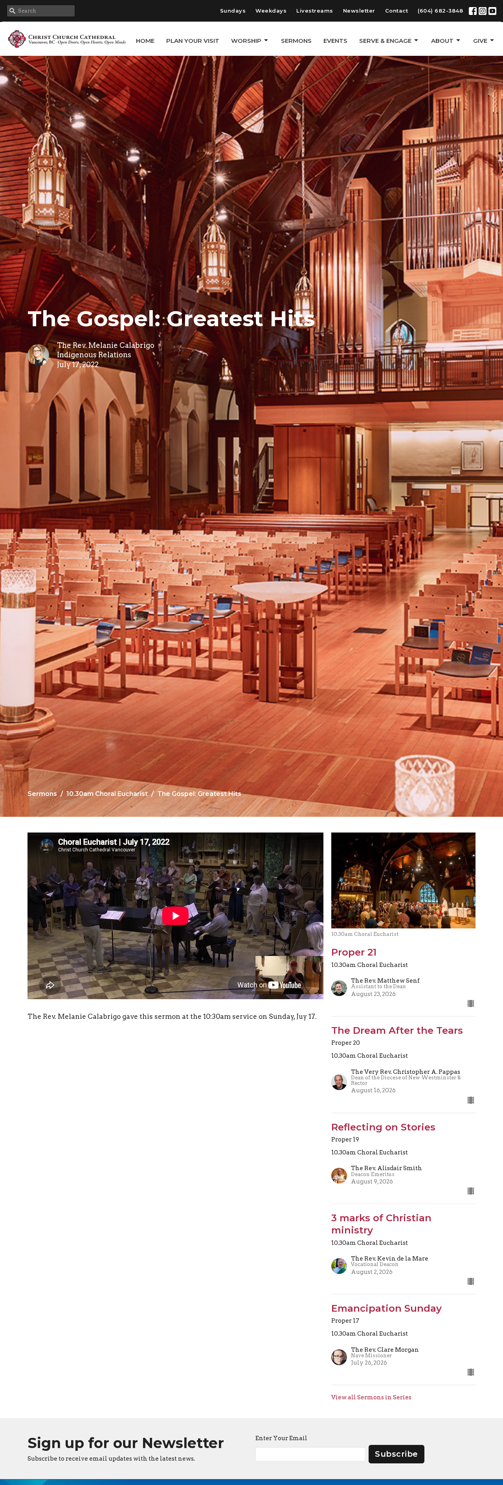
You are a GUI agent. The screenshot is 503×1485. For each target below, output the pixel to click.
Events (335, 40)
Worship (246, 40)
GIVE (480, 40)
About (442, 40)
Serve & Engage (385, 40)
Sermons (296, 40)
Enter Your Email (281, 1438)
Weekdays (270, 10)
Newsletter (359, 10)
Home (145, 40)
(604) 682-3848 (440, 10)
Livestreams (314, 10)
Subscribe (396, 1454)
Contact (396, 10)
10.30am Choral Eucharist (107, 794)
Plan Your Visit (192, 40)
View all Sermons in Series (371, 1397)
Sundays (233, 10)
